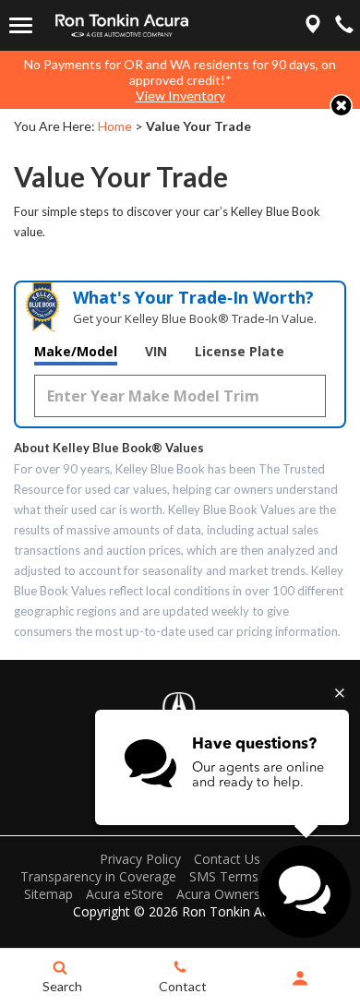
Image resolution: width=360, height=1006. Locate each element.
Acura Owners (218, 894)
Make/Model (75, 351)
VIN (156, 351)
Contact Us (227, 859)
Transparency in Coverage (98, 876)
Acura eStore (124, 894)
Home (115, 126)
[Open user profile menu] (300, 978)
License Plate (239, 351)
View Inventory (180, 95)
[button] (341, 105)
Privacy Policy (140, 859)
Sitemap (48, 894)
